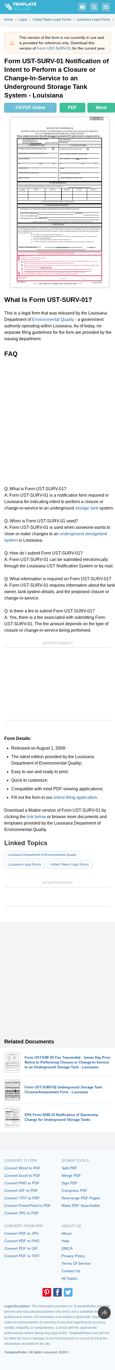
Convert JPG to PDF (21, 1213)
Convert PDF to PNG (22, 1241)
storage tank (86, 508)
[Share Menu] (104, 1312)
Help (65, 1241)
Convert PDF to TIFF (22, 1256)
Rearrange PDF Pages (81, 1198)
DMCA (67, 1248)
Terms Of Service (76, 1263)
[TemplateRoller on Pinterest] (47, 1292)
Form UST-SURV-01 (54, 48)
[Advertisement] (57, 421)
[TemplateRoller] (18, 7)
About (66, 1233)
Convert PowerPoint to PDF (27, 1205)
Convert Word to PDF (22, 1168)
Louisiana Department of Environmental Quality (42, 855)
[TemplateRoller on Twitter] (68, 1292)
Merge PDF (71, 1175)
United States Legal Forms (69, 864)
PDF (72, 107)
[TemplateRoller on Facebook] (57, 1292)
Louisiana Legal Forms (24, 864)
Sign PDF (70, 1183)
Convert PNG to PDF (22, 1183)
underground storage (79, 533)
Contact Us (71, 1271)
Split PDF (69, 1168)
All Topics (69, 1278)
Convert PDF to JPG (21, 1233)
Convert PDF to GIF (21, 1248)
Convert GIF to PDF (21, 1190)
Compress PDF (74, 1190)
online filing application (75, 797)
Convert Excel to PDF (22, 1175)
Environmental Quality (53, 319)
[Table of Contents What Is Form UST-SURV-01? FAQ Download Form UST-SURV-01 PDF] (82, 7)
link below (36, 816)
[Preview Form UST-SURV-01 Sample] (59, 202)
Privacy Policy (73, 1256)
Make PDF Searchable (81, 1205)
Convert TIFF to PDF (22, 1198)
